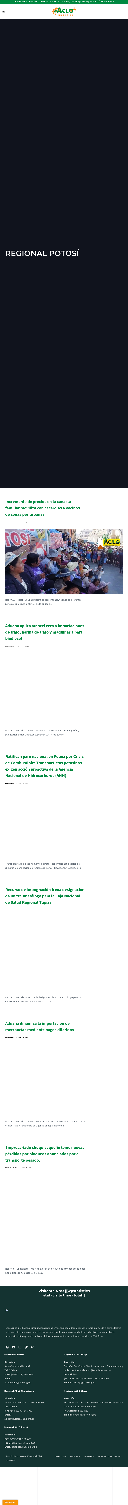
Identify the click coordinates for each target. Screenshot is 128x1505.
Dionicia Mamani (11, 1168)
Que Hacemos (75, 1456)
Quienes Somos (60, 1456)
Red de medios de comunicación (110, 1456)
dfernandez (10, 522)
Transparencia (89, 1456)
